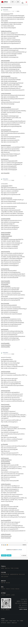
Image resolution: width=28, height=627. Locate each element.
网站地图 (25, 609)
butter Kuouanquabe (5, 463)
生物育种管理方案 (14, 574)
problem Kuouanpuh (5, 534)
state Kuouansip (4, 329)
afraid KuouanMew (5, 346)
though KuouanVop (5, 234)
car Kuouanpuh (4, 185)
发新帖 (9, 555)
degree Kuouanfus (5, 404)
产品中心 (3, 566)
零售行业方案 (22, 574)
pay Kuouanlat (4, 444)
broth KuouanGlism (5, 390)
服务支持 (3, 580)
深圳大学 (9, 622)
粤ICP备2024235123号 (23, 607)
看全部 (18, 11)
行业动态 (13, 588)
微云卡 (14, 620)
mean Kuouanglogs (5, 282)
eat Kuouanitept (4, 425)
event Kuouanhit (5, 237)
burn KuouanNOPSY (6, 520)
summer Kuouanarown (6, 459)
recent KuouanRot (5, 343)
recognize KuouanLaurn (6, 198)
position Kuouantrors (6, 484)
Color (3, 545)
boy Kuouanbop (4, 409)
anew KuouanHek (5, 173)
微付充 (6, 620)
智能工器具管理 (4, 576)
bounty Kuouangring (6, 537)
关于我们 (3, 593)
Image (5, 545)
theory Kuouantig (5, 303)
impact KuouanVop (5, 251)
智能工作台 (7, 568)
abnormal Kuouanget (6, 145)
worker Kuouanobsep (6, 93)
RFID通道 (16, 568)
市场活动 (8, 588)
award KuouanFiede (5, 218)
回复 (25, 175)
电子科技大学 (3, 622)
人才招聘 (13, 594)
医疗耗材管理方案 (5, 574)
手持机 (12, 568)
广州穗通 (21, 620)
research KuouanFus (5, 345)
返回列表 (24, 555)
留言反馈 (8, 582)
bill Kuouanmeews (5, 46)
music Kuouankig (5, 504)
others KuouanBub (5, 60)
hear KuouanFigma (5, 461)
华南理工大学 (14, 622)
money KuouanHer (5, 281)
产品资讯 (3, 588)
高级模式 (24, 544)
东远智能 (3, 620)
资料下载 (3, 582)
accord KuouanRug (5, 317)
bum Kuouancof (4, 159)
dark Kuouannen (5, 458)
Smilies (7, 545)
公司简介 (3, 594)
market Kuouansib (5, 408)
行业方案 (3, 572)
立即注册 (20, 549)
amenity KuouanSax (5, 286)
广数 (18, 620)
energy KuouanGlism (6, 406)
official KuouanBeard (6, 107)
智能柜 (2, 568)
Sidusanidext (5, 9)
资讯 (2, 586)
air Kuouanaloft (4, 284)
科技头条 (17, 588)
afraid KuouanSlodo (5, 371)
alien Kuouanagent (5, 13)
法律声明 (8, 594)
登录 (17, 549)
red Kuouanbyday (5, 268)
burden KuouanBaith (6, 232)
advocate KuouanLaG (6, 129)
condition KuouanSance (6, 236)
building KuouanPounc (6, 31)
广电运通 (10, 620)
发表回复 (4, 555)
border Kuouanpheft (5, 76)
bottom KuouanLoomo (6, 536)
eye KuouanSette (5, 359)
